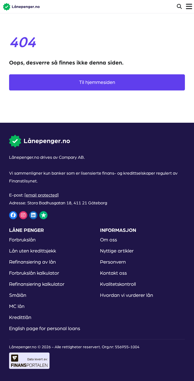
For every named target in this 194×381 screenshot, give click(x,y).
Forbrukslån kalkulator (34, 273)
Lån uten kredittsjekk (32, 250)
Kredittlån (20, 317)
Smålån (17, 295)
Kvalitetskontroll (118, 284)
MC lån (17, 306)
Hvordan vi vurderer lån (126, 295)
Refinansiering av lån (32, 262)
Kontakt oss (113, 273)
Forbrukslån (22, 239)
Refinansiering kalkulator (36, 284)
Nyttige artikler (117, 250)
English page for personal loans (44, 328)
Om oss (108, 239)
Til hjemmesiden (97, 82)
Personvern (113, 262)
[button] (20, 6)
